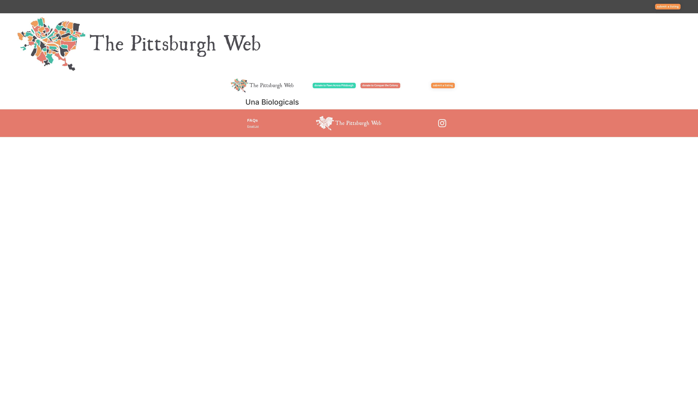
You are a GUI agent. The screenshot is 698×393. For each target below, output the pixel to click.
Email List (253, 126)
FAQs (252, 120)
